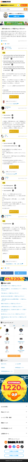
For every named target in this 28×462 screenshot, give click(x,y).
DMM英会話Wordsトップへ (7, 371)
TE (21, 332)
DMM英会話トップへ (19, 367)
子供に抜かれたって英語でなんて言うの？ (10, 293)
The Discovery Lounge (10, 174)
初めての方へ (4, 363)
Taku (7, 332)
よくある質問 (18, 363)
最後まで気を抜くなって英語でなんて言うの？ (11, 303)
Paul (7, 350)
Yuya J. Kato (7, 341)
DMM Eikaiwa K (21, 341)
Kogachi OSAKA (21, 350)
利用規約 (3, 367)
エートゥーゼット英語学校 (11, 103)
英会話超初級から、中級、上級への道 (14, 263)
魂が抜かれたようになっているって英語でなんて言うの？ (13, 314)
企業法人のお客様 (14, 451)
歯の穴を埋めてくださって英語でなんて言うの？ (11, 285)
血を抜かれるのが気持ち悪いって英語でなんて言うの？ (12, 296)
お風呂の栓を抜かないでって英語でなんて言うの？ (12, 306)
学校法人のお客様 (14, 455)
